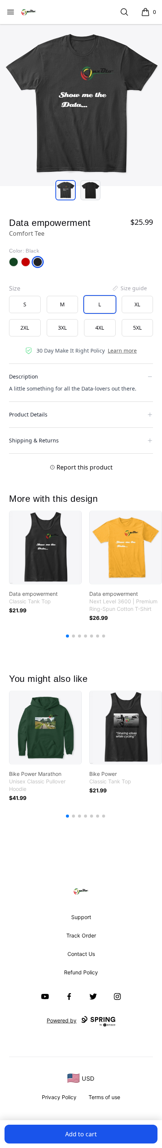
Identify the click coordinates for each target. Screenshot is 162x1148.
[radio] (25, 304)
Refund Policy (81, 972)
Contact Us (81, 954)
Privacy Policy (59, 1097)
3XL (62, 327)
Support (81, 917)
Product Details (28, 414)
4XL (99, 327)
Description (23, 376)
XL (137, 304)
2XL (24, 327)
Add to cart (81, 1134)
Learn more (122, 350)
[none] (129, 288)
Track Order (81, 935)
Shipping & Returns (34, 440)
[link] (45, 547)
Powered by (61, 1020)
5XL (137, 327)
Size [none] (14, 288)
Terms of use (104, 1097)
